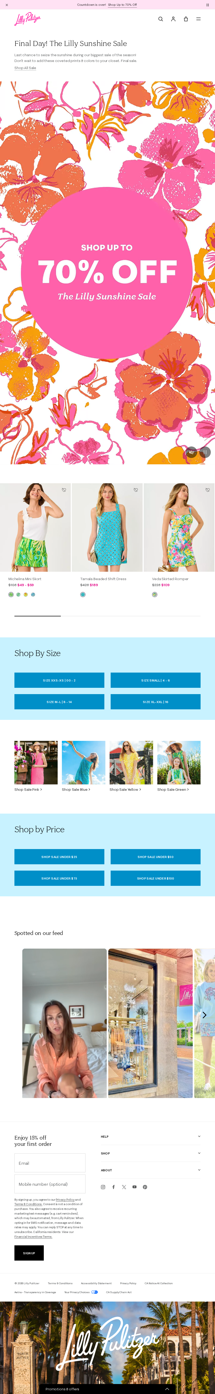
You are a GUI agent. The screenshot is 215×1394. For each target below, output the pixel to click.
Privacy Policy (65, 1199)
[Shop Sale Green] (179, 762)
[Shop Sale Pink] (36, 762)
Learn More (140, 5)
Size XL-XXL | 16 (156, 702)
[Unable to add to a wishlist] (64, 490)
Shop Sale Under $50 (156, 857)
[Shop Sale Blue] (83, 762)
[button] (207, 4)
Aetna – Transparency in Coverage (35, 1292)
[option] (35, 527)
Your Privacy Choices (77, 1292)
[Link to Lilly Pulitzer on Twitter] (124, 1187)
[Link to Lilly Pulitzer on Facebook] (113, 1187)
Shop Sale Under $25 (59, 857)
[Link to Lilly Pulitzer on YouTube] (134, 1187)
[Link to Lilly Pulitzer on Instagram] (103, 1187)
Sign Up (29, 1253)
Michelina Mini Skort (24, 578)
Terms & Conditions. (28, 1204)
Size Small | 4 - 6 (155, 680)
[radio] (11, 594)
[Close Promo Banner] (7, 4)
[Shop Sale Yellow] (131, 762)
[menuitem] (160, 18)
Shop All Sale (25, 67)
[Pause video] (205, 452)
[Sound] (191, 452)
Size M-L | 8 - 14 (59, 702)
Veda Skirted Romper (170, 578)
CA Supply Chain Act (118, 1292)
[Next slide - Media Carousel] (204, 1015)
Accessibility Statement (96, 1283)
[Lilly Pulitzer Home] (27, 18)
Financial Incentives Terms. (33, 1237)
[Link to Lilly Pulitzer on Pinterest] (145, 1187)
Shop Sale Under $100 (155, 878)
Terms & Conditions (60, 1283)
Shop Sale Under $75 (59, 878)
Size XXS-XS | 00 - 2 (59, 680)
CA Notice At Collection (159, 1283)
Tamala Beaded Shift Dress (103, 578)
